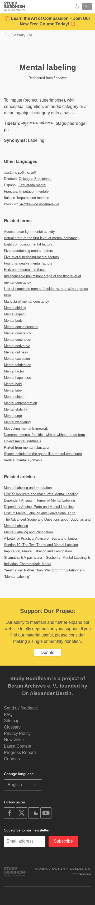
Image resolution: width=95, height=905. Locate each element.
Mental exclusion (17, 359)
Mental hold (13, 384)
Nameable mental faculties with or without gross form (44, 435)
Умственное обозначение (39, 204)
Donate (47, 652)
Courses (12, 759)
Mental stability (15, 409)
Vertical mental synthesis (23, 460)
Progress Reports (20, 752)
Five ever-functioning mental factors (31, 257)
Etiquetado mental (32, 185)
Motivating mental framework (26, 428)
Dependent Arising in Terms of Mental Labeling (39, 500)
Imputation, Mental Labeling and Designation (38, 551)
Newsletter (14, 740)
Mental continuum (17, 340)
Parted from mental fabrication (27, 447)
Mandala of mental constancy (26, 301)
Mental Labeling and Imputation (28, 488)
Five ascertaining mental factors (28, 251)
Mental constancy (17, 333)
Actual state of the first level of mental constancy (41, 238)
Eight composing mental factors (28, 244)
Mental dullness (16, 352)
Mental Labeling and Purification (28, 532)
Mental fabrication (17, 365)
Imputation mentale (34, 191)
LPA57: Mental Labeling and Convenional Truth (39, 513)
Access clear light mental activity (29, 232)
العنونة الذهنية (14, 172)
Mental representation (20, 403)
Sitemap (12, 720)
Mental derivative (17, 346)
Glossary (12, 727)
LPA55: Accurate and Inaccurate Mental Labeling (41, 494)
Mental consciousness (21, 327)
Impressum (81, 874)
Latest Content (17, 746)
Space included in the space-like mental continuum (43, 454)
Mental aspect (15, 314)
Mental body (13, 320)
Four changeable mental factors (28, 263)
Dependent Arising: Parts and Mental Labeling (39, 507)
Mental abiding (15, 308)
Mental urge (13, 416)
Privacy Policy (17, 733)
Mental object (14, 397)
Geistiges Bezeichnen (35, 179)
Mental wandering (17, 422)
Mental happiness (17, 378)
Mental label (13, 390)
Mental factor (14, 371)
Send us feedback (21, 708)
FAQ (8, 714)
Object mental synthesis (22, 441)
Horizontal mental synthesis (25, 270)
